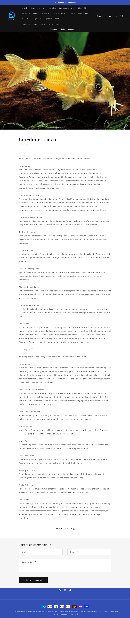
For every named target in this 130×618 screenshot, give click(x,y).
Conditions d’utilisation (110, 611)
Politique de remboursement (69, 611)
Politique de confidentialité (90, 611)
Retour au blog (67, 528)
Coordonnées (75, 614)
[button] (60, 13)
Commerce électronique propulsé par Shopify (42, 611)
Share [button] (23, 152)
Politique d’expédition (60, 614)
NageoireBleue (22, 611)
